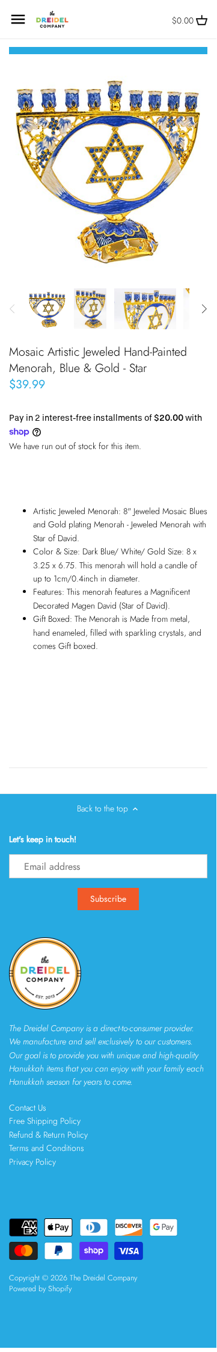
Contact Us (27, 1108)
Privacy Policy (32, 1162)
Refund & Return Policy (48, 1135)
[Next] (204, 309)
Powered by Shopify (40, 1288)
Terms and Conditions (46, 1148)
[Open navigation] (18, 19)
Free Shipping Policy (45, 1121)
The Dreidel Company (103, 1278)
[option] (47, 309)
